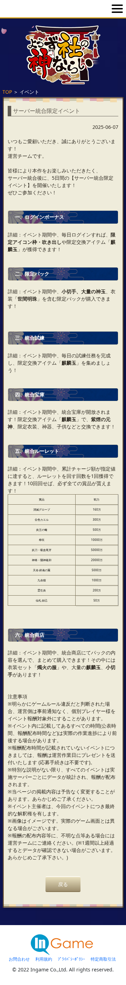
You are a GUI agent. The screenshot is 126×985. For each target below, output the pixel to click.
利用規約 (43, 959)
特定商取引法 (103, 959)
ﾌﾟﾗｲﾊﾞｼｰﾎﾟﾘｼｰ (71, 959)
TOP (7, 91)
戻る (63, 884)
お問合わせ (19, 959)
